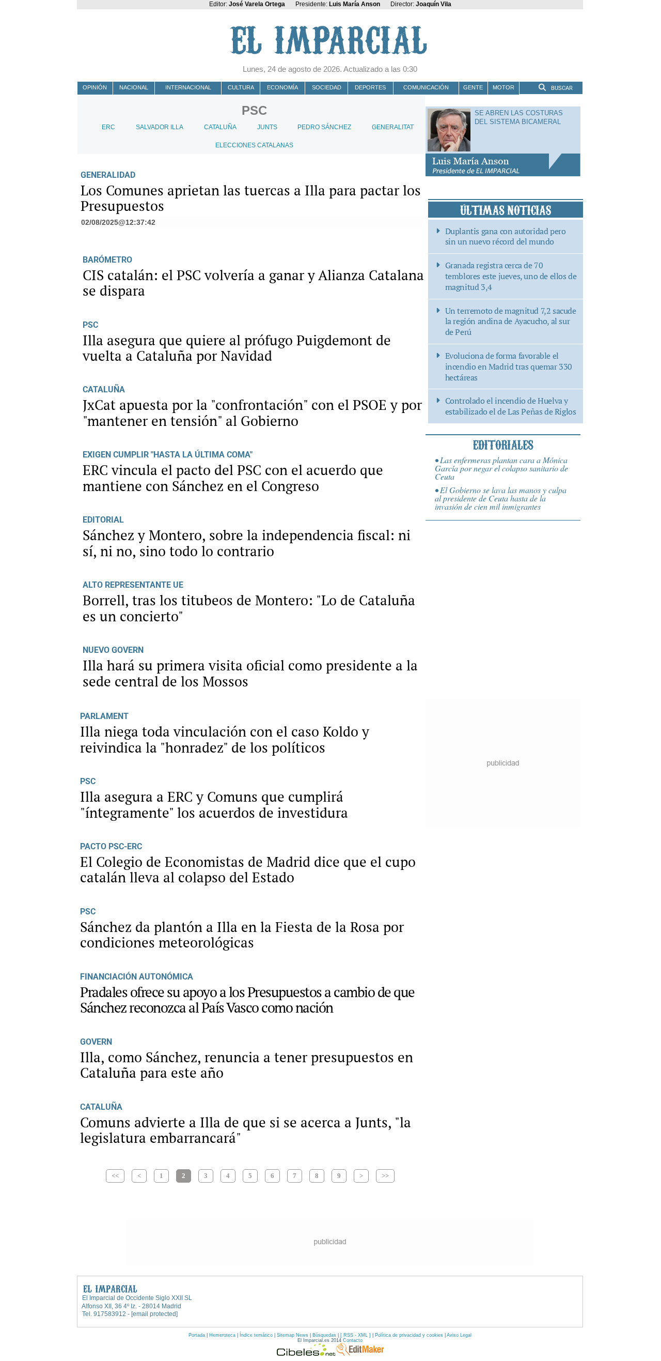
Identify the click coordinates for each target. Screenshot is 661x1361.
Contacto (353, 1340)
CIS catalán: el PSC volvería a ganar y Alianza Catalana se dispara (253, 283)
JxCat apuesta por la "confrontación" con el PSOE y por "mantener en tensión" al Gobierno (252, 412)
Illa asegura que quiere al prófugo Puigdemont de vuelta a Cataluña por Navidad (237, 348)
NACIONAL (133, 87)
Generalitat (393, 127)
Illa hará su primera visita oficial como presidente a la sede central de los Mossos (250, 673)
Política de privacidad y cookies (409, 1335)
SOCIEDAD (326, 87)
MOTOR (503, 87)
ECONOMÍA (282, 87)
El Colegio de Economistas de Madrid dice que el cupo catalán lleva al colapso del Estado (248, 869)
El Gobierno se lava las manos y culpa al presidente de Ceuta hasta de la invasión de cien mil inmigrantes (500, 498)
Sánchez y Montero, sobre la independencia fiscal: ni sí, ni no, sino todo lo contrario (247, 543)
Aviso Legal (459, 1335)
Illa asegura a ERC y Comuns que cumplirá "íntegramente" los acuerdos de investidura (214, 804)
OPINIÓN (95, 87)
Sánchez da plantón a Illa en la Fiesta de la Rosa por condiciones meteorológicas (242, 934)
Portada (196, 1335)
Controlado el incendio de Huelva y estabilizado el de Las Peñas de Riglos (510, 406)
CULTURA (241, 87)
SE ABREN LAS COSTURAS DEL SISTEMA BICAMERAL (519, 117)
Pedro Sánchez (324, 127)
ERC (108, 127)
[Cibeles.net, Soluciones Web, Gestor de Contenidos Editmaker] (306, 1353)
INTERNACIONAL (188, 87)
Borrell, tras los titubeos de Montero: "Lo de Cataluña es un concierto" (249, 608)
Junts (267, 127)
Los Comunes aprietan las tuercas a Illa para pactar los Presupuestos (251, 198)
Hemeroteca (222, 1335)
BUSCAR (561, 88)
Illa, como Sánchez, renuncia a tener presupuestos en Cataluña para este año (246, 1065)
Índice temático (256, 1335)
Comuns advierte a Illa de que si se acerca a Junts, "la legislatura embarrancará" (245, 1130)
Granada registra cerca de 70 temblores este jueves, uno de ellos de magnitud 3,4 (511, 276)
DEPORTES (370, 87)
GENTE (473, 87)
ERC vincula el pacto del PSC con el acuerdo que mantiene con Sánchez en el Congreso (233, 478)
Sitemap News (292, 1335)
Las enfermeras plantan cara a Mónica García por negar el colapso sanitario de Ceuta (501, 468)
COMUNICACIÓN (426, 87)
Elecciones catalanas (254, 145)
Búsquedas (324, 1335)
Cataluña (220, 127)
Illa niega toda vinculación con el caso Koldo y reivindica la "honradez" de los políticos (224, 739)
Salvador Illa (159, 127)
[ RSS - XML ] (355, 1335)
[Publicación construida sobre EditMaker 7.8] (360, 1353)
